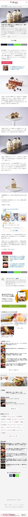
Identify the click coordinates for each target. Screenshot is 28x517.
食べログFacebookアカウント (10, 475)
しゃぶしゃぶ (12, 416)
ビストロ (4, 430)
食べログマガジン (14, 2)
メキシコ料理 (12, 430)
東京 (9, 36)
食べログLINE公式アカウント (17, 475)
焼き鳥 (3, 419)
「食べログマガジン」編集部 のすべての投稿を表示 (15, 285)
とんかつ (15, 419)
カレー (3, 427)
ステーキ (10, 427)
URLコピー (24, 44)
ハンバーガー (17, 427)
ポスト (3, 44)
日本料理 (20, 416)
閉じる (1, 515)
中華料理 (4, 416)
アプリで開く (10, 230)
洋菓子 (17, 422)
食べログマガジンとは (11, 499)
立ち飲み (4, 424)
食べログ (19, 499)
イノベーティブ (12, 424)
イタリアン (22, 419)
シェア (10, 44)
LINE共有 (17, 44)
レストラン (20, 430)
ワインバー (5, 422)
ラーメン (21, 424)
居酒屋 (3, 432)
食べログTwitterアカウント (14, 475)
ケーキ (15, 36)
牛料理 (9, 419)
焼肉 (22, 422)
